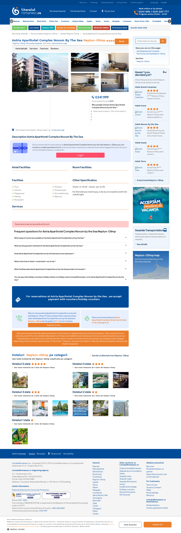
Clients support (137, 2)
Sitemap (94, 2)
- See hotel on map (59, 43)
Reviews (55, 48)
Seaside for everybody (66, 28)
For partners (122, 2)
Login (80, 155)
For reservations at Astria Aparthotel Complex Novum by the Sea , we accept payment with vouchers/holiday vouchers (74, 298)
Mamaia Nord (28, 21)
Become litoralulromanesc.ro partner (155, 469)
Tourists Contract (153, 487)
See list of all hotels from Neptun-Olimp (110, 355)
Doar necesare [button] (130, 525)
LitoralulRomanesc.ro (21, 463)
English (32, 454)
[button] (14, 380)
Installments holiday (128, 487)
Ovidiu (95, 514)
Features (44, 48)
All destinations (153, 505)
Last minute (34, 28)
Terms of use (151, 485)
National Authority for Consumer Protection (30, 490)
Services (34, 48)
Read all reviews (54, 325)
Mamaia (16, 21)
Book (121, 41)
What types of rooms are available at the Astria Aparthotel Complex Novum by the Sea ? (49, 238)
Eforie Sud (53, 21)
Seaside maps (125, 479)
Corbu (95, 506)
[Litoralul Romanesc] (26, 11)
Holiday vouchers (127, 489)
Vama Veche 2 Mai (141, 21)
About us (83, 2)
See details (142, 244)
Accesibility (68, 454)
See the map (59, 130)
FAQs (148, 490)
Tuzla (95, 503)
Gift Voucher (124, 495)
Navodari (97, 500)
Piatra (95, 511)
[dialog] (90, 525)
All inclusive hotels (119, 28)
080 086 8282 (58, 508)
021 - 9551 (22, 500)
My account (110, 11)
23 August (97, 508)
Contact (93, 11)
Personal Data (152, 493)
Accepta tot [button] (158, 525)
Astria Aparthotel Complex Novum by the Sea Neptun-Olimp (151, 52)
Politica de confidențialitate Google (27, 526)
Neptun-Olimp (77, 21)
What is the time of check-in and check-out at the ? (35, 261)
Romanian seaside (20, 34)
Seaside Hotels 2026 (139, 28)
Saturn (106, 21)
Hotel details (21, 48)
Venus (98, 21)
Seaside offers (19, 28)
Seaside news (125, 476)
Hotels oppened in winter (157, 508)
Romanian (41, 454)
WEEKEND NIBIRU (101, 28)
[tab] (21, 48)
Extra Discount (84, 28)
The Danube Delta (77, 11)
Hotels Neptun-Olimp (69, 34)
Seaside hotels (107, 2)
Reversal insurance (127, 492)
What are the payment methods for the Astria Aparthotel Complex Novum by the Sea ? (48, 246)
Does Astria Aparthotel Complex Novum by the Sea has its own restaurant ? (44, 254)
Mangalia (116, 21)
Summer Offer (48, 28)
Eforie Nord (41, 21)
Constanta (127, 21)
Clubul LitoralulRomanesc (130, 468)
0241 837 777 (161, 11)
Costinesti (65, 21)
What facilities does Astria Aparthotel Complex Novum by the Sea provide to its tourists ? (50, 269)
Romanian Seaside (58, 11)
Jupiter (89, 21)
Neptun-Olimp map (147, 255)
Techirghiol (156, 21)
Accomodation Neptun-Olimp (44, 34)
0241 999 (144, 11)
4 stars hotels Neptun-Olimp (150, 180)
